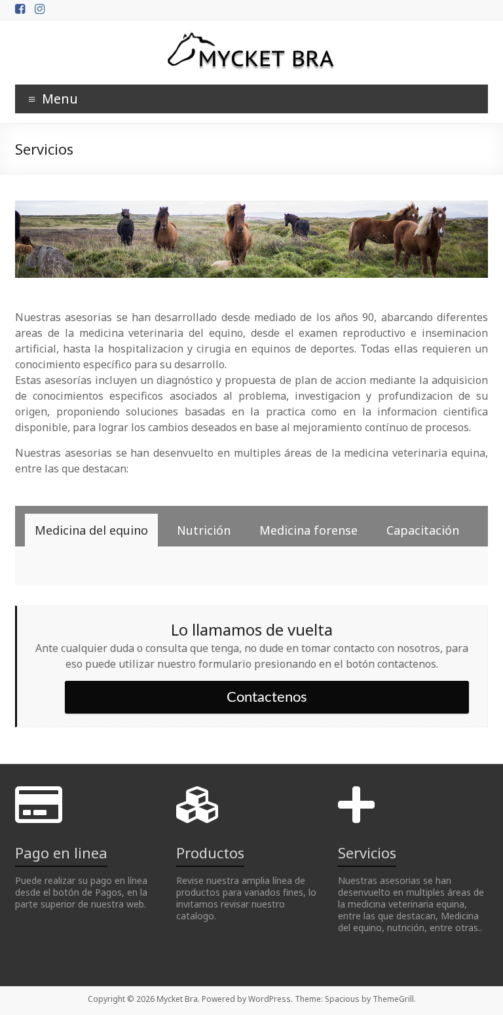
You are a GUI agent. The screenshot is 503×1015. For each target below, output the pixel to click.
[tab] (91, 530)
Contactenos (267, 697)
